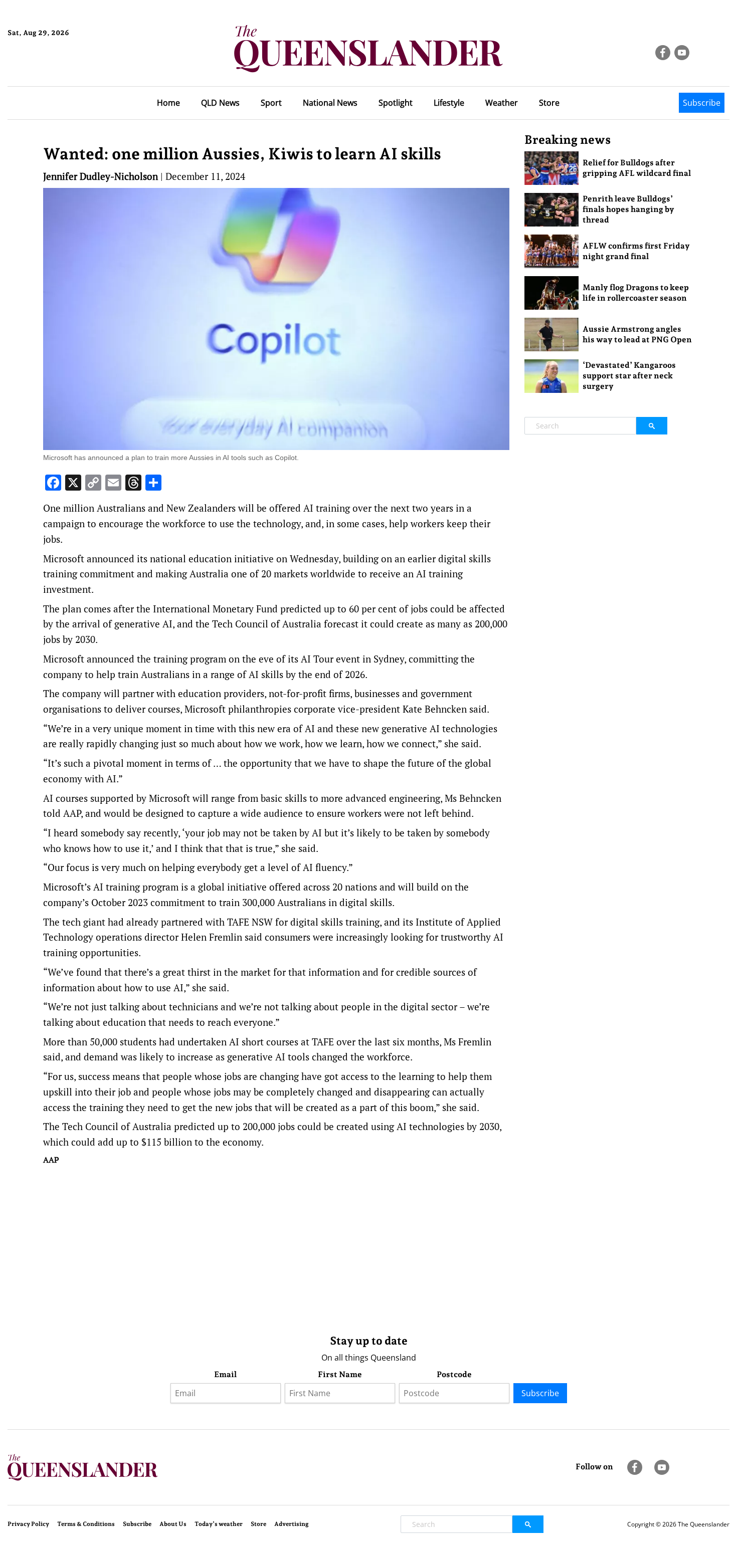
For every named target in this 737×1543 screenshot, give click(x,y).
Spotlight (396, 102)
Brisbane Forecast (56, 67)
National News (330, 102)
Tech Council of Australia (116, 1126)
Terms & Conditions (86, 1523)
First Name (340, 1374)
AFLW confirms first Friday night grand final (636, 251)
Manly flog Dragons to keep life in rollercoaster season (636, 293)
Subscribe (701, 102)
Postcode (454, 1374)
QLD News (220, 102)
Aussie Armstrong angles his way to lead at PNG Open (637, 334)
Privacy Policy (28, 1523)
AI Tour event (330, 658)
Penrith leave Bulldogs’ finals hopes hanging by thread (628, 209)
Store (549, 102)
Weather (501, 102)
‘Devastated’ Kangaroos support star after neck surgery (629, 375)
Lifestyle (449, 102)
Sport (271, 102)
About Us (173, 1523)
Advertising (291, 1523)
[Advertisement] (276, 1247)
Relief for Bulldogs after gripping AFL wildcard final (637, 168)
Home (168, 102)
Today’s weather (219, 1523)
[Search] (651, 425)
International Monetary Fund (215, 608)
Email (225, 1374)
